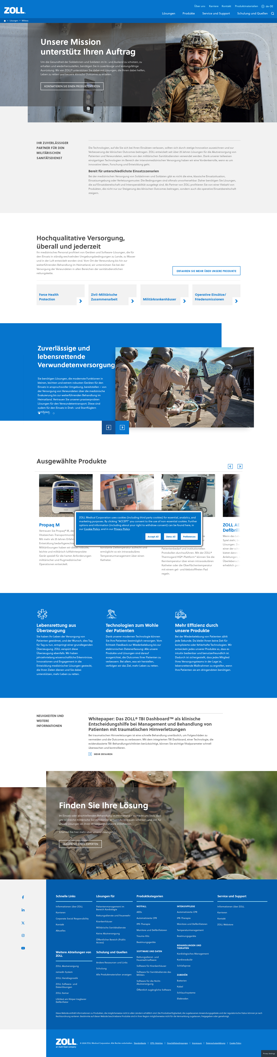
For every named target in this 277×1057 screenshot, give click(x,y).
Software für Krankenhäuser (151, 965)
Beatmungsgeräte (146, 942)
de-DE (269, 6)
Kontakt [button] (227, 6)
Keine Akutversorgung (108, 933)
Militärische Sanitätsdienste (111, 927)
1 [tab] (39, 413)
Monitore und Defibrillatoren (152, 930)
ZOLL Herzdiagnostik (67, 978)
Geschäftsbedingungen (177, 1043)
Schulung (101, 968)
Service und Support (216, 13)
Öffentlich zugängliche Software (154, 989)
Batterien (182, 980)
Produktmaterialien (246, 6)
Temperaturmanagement (190, 930)
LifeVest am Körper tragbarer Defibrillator (71, 1000)
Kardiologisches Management (193, 953)
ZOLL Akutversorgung (67, 966)
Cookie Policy (235, 1043)
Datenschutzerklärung (215, 1043)
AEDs (139, 912)
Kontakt (60, 924)
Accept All (153, 536)
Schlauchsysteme (186, 992)
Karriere (213, 6)
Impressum (197, 1043)
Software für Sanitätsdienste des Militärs (154, 973)
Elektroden (182, 998)
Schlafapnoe (183, 965)
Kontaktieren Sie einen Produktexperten (72, 86)
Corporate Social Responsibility (72, 918)
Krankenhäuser (104, 921)
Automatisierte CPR (147, 918)
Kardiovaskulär (185, 959)
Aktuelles (60, 930)
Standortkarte (140, 1043)
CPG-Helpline (156, 1043)
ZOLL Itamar (62, 993)
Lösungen (168, 13)
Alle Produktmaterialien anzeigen (114, 974)
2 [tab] (44, 413)
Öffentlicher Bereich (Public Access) (111, 941)
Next (122, 427)
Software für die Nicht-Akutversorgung (149, 982)
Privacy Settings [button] (269, 1053)
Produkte (189, 13)
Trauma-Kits (143, 936)
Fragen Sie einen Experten (80, 844)
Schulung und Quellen (252, 13)
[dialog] (138, 528)
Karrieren (61, 912)
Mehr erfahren (103, 754)
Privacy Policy (122, 529)
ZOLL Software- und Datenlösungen (66, 985)
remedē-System (64, 972)
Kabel (180, 986)
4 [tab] (54, 413)
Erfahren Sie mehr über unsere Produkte (206, 271)
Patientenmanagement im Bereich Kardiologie (110, 908)
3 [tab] (49, 413)
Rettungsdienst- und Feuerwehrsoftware (148, 958)
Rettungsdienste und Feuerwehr (113, 915)
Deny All (170, 536)
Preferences (189, 536)
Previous (108, 427)
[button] (267, 7)
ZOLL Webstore (225, 924)
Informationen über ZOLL (69, 906)
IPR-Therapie (143, 924)
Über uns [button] (200, 6)
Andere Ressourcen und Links (111, 962)
